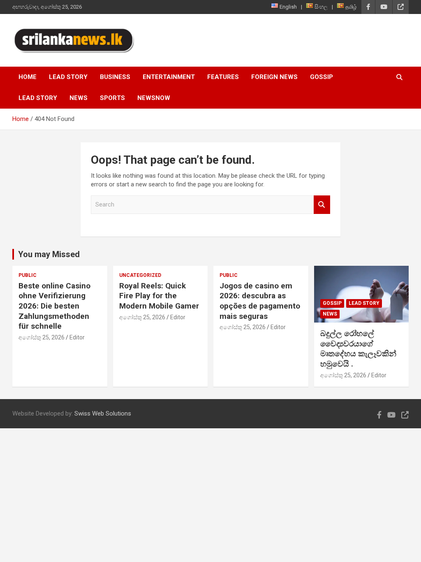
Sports (112, 98)
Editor (77, 337)
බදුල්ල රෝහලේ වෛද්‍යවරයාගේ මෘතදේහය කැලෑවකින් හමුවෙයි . (358, 349)
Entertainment (169, 77)
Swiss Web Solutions (102, 413)
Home (28, 77)
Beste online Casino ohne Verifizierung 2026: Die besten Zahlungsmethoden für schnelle (54, 306)
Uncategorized (140, 275)
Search (322, 204)
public (28, 275)
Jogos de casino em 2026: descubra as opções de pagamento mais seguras (260, 301)
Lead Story (68, 77)
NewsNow (153, 98)
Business (115, 77)
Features (223, 77)
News (78, 98)
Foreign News (274, 77)
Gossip (321, 77)
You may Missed (49, 254)
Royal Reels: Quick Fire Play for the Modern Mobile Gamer (159, 296)
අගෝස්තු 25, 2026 (42, 337)
